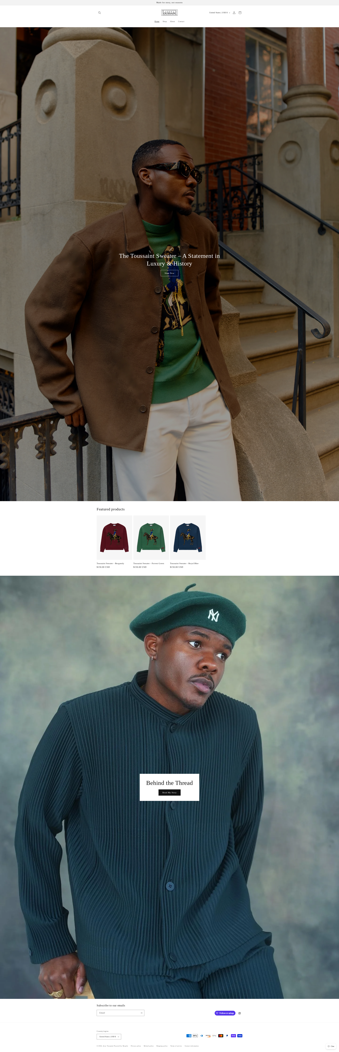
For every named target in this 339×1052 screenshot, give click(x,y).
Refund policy (149, 1046)
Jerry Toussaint (108, 1046)
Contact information (192, 1046)
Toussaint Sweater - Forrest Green (148, 563)
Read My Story (169, 792)
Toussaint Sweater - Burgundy (110, 563)
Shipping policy (162, 1046)
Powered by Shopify (121, 1046)
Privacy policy (136, 1046)
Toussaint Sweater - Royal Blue (184, 563)
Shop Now (169, 273)
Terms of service (176, 1046)
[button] (99, 13)
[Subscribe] (141, 1013)
